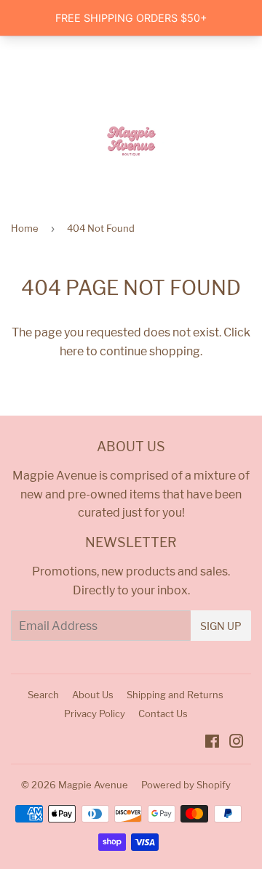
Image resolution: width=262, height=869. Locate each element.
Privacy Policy (94, 713)
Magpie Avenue (93, 785)
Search (43, 694)
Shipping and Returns (175, 694)
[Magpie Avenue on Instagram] (236, 743)
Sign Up (221, 626)
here (72, 351)
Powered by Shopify (186, 785)
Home (25, 228)
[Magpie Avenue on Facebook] (212, 743)
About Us (93, 694)
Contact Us (163, 713)
